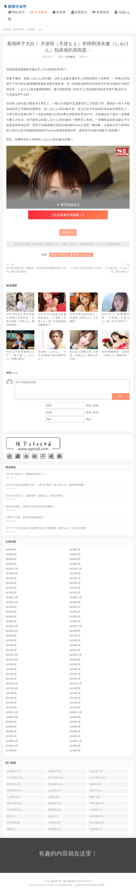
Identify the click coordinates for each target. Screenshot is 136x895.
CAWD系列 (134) (97, 777)
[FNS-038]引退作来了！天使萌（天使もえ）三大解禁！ (84, 318)
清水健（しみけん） (82, 254)
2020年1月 (75, 736)
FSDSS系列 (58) (96, 822)
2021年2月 (11, 707)
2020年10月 (11, 717)
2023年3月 (75, 645)
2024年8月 (11, 607)
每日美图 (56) (54, 829)
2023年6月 (11, 640)
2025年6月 (11, 583)
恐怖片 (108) (95, 790)
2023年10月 (11, 631)
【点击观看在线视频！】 (68, 215)
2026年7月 (75, 549)
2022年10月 (11, 659)
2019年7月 (75, 750)
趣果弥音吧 (15, 6)
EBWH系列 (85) (96, 803)
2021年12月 (11, 683)
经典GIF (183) (54, 771)
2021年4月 (11, 702)
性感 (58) (11, 829)
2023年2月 (11, 650)
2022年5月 (75, 669)
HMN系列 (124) (55, 784)
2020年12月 (11, 712)
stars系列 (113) (54, 790)
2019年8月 (11, 750)
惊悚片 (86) (94, 797)
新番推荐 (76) (54, 809)
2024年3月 (75, 616)
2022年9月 (75, 659)
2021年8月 (11, 693)
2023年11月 (75, 626)
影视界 (60, 12)
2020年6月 (11, 726)
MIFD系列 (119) (14, 790)
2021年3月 (75, 702)
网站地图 (67, 881)
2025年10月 (11, 573)
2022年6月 (11, 669)
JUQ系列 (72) (95, 809)
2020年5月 (75, 726)
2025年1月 (75, 592)
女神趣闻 (40, 12)
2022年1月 (75, 678)
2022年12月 (11, 655)
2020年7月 (75, 722)
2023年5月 (75, 640)
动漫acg (123, 12)
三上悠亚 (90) (13, 797)
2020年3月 (75, 731)
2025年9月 (75, 573)
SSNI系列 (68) (13, 822)
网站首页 (18, 12)
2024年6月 (11, 611)
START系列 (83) (14, 809)
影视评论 (80, 12)
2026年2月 (11, 564)
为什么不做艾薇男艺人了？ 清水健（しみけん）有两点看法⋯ (20, 355)
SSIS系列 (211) (14, 771)
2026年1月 (75, 564)
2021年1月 (75, 707)
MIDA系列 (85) (14, 803)
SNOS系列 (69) (96, 816)
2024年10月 (11, 602)
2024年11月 (75, 597)
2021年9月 (75, 688)
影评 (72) (11, 816)
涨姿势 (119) (95, 784)
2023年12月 (11, 626)
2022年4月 (11, 674)
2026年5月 (75, 554)
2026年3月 (75, 559)
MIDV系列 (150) (55, 777)
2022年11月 (75, 655)
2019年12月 (11, 741)
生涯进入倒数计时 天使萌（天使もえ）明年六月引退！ (84, 355)
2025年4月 (11, 588)
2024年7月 (75, 607)
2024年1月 (75, 621)
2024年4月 (11, 616)
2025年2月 (11, 592)
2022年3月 (75, 674)
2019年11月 (75, 741)
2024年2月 (11, 621)
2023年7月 (75, 635)
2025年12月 (11, 568)
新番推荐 (102, 12)
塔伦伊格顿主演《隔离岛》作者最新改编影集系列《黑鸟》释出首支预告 (36, 270)
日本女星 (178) (96, 771)
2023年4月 (11, 645)
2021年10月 (11, 688)
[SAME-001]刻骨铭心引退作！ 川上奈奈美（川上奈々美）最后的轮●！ (100, 270)
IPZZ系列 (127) (14, 784)
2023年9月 (75, 631)
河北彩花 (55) (95, 829)
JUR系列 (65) (54, 822)
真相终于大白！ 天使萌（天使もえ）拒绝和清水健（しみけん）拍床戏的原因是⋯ (84, 244)
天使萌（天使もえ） (60, 254)
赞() (69, 232)
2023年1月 (75, 650)
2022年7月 (75, 664)
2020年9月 (75, 717)
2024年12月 (11, 597)
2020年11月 (75, 712)
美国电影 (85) (54, 803)
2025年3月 (75, 588)
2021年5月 (75, 698)
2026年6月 (11, 554)
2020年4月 (11, 731)
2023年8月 (11, 635)
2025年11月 (75, 568)
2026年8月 (11, 549)
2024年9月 (75, 602)
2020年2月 (11, 736)
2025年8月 (11, 578)
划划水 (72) (53, 816)
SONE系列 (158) (14, 777)
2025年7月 (75, 578)
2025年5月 (75, 583)
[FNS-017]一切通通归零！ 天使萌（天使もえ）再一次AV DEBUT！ (116, 318)
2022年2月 (11, 678)
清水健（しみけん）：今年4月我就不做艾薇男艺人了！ (52, 355)
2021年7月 (75, 693)
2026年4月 (11, 559)
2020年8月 (11, 722)
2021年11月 (75, 683)
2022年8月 (11, 664)
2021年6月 (11, 698)
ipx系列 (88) (53, 797)
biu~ (120, 396)
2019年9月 (75, 746)
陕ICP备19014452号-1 (82, 881)
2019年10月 (11, 746)
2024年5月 (75, 611)
